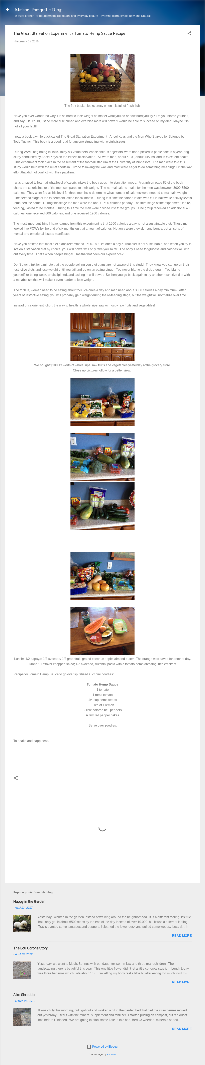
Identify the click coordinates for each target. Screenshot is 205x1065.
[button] (189, 34)
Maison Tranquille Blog (38, 9)
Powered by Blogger (105, 1046)
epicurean (111, 1054)
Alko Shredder (24, 995)
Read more (182, 935)
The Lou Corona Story (30, 948)
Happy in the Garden (29, 901)
